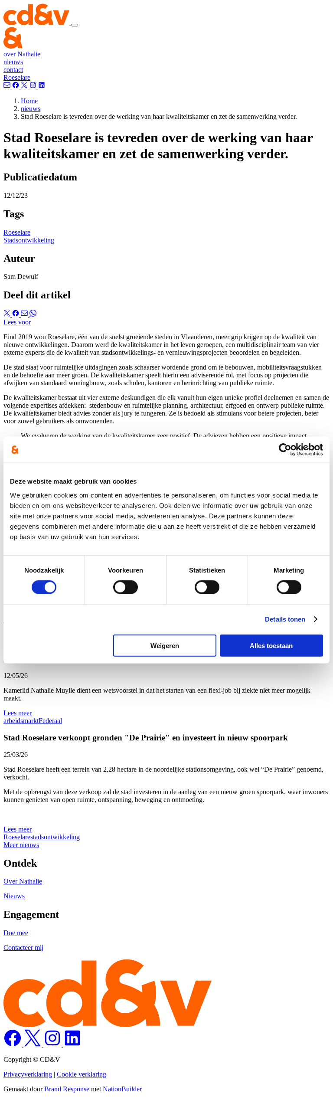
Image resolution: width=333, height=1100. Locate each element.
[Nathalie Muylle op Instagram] (53, 1044)
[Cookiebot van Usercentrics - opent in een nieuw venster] (285, 449)
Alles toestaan (271, 645)
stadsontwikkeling (55, 837)
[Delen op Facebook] (16, 314)
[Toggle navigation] (74, 25)
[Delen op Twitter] (7, 314)
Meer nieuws (21, 844)
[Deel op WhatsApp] (32, 314)
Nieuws (14, 896)
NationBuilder (122, 1089)
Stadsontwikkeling (28, 240)
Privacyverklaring (27, 1074)
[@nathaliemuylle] (25, 86)
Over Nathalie (22, 881)
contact (13, 69)
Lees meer (17, 713)
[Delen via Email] (25, 314)
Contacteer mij (23, 947)
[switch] (125, 587)
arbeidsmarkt (21, 720)
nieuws (13, 61)
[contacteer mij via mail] (7, 86)
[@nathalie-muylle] (41, 86)
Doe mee (15, 932)
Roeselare (16, 77)
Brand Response (66, 1089)
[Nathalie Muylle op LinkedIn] (72, 1044)
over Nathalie (21, 54)
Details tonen (285, 619)
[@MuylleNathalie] (16, 86)
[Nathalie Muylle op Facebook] (13, 1044)
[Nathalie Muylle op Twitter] (33, 1044)
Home (29, 101)
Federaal (50, 720)
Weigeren (164, 645)
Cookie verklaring (81, 1074)
